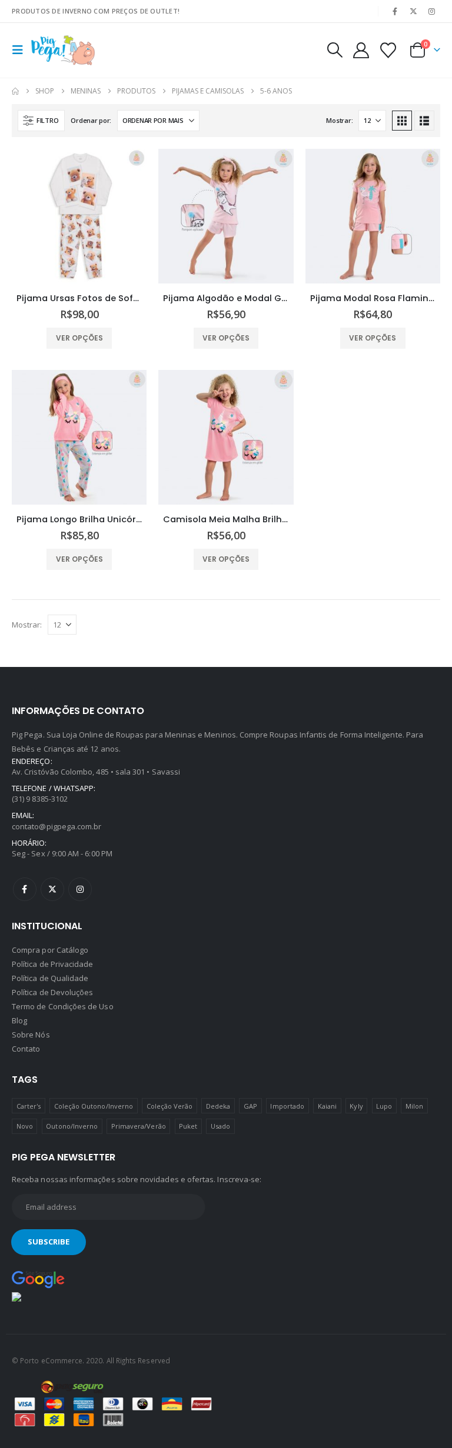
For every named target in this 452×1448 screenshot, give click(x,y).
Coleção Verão (170, 1106)
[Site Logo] (63, 50)
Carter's (28, 1106)
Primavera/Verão (138, 1126)
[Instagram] (432, 11)
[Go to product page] (79, 216)
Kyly (356, 1106)
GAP (250, 1106)
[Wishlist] (388, 50)
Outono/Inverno (72, 1126)
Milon (414, 1106)
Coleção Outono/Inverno (93, 1106)
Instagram (80, 889)
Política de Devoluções (52, 992)
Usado (220, 1126)
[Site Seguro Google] (38, 1278)
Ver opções (79, 338)
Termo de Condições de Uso (63, 1006)
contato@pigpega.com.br (56, 826)
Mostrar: (339, 120)
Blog (19, 1020)
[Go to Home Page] (15, 91)
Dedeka (218, 1106)
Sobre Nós (31, 1034)
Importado (287, 1106)
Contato (26, 1048)
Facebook (24, 889)
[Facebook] (395, 11)
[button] (21, 50)
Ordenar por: (91, 120)
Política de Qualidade (50, 978)
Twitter (52, 889)
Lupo (384, 1106)
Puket (188, 1126)
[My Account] (360, 50)
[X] (413, 11)
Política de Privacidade (53, 964)
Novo (24, 1126)
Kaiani (327, 1106)
